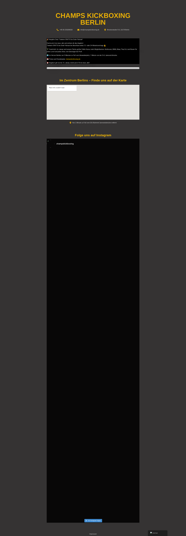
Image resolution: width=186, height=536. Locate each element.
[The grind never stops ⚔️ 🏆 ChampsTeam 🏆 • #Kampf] (58, 280)
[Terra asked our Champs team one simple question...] (81, 230)
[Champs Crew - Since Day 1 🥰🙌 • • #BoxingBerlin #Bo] (127, 156)
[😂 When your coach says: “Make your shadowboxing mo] (58, 159)
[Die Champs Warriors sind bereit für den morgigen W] (104, 316)
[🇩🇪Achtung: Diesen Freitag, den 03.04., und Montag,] (127, 466)
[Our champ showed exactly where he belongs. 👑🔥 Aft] (127, 289)
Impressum (93, 534)
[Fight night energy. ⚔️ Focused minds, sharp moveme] (58, 367)
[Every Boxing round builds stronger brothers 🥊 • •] (104, 157)
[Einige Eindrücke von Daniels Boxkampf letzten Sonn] (58, 466)
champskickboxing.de (73, 59)
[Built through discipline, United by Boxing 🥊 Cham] (58, 227)
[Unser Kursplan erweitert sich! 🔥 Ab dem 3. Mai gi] (81, 403)
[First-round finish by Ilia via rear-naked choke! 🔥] (127, 234)
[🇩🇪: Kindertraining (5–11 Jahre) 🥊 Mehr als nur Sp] (81, 483)
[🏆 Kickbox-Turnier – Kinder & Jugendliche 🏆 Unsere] (81, 297)
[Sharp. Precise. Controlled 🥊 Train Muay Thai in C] (127, 368)
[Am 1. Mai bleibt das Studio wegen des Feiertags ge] (104, 385)
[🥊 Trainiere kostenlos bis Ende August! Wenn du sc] (81, 185)
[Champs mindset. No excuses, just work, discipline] (104, 458)
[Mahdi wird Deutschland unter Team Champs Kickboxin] (104, 247)
